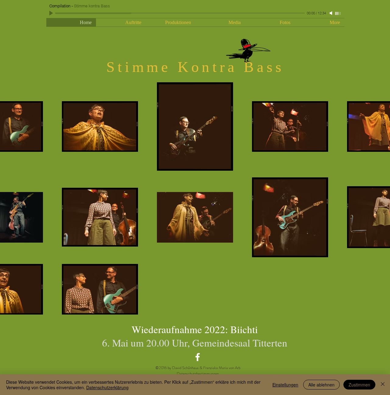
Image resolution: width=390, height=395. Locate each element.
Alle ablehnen (321, 385)
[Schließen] (382, 384)
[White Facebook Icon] (197, 357)
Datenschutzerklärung (107, 387)
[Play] (51, 13)
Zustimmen (359, 385)
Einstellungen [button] (285, 385)
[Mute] (331, 13)
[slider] (338, 13)
